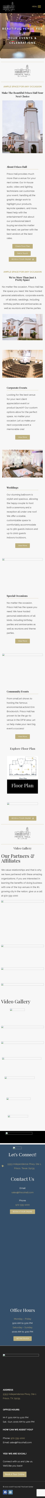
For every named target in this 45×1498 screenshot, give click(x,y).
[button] (5, 329)
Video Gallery (23, 848)
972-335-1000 (22, 1204)
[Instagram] (10, 1492)
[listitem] (32, 758)
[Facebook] (5, 1492)
